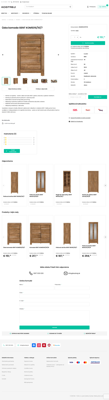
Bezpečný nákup (6, 372)
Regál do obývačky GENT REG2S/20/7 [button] (64, 195)
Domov (4, 19)
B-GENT (86, 54)
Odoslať (54, 327)
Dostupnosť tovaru (29, 379)
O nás (3, 375)
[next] (105, 185)
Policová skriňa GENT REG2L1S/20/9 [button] (36, 195)
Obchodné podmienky (8, 361)
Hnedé (18, 19)
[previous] (3, 185)
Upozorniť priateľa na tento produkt (80, 118)
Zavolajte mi (97, 97)
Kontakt (4, 379)
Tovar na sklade (47, 13)
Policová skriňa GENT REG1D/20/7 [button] (13, 196)
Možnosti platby (28, 372)
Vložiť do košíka (89, 43)
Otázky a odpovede (41, 89)
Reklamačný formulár (52, 361)
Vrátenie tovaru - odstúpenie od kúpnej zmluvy (55, 365)
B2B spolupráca (28, 382)
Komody (11, 19)
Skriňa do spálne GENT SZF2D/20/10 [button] (89, 195)
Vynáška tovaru (28, 368)
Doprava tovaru (28, 361)
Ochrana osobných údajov (9, 368)
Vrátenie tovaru (28, 375)
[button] (12, 358)
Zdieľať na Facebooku (77, 121)
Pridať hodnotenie (12, 151)
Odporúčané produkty (14, 89)
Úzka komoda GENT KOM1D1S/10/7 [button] (14, 247)
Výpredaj (36, 13)
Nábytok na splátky (29, 365)
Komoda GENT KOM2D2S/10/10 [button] (39, 247)
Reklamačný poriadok (8, 365)
